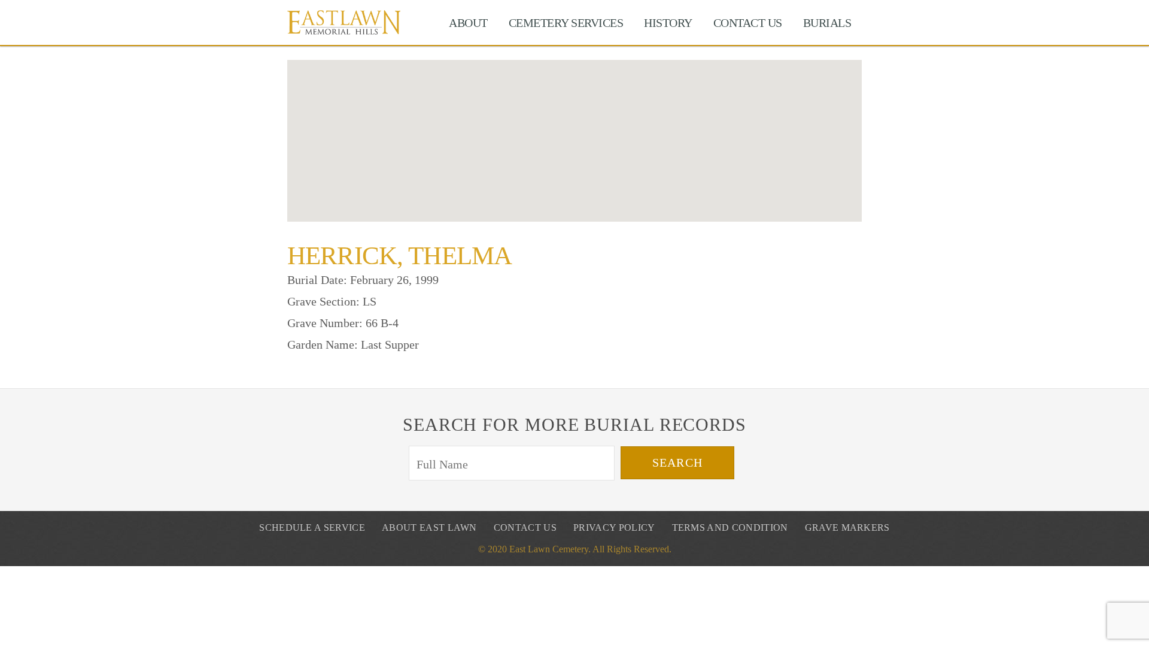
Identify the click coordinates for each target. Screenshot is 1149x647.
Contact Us (747, 22)
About (468, 22)
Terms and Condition (730, 527)
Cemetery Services (566, 22)
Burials (827, 22)
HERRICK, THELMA (399, 255)
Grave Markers (847, 527)
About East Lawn (429, 527)
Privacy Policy (614, 527)
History (668, 22)
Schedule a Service (312, 527)
